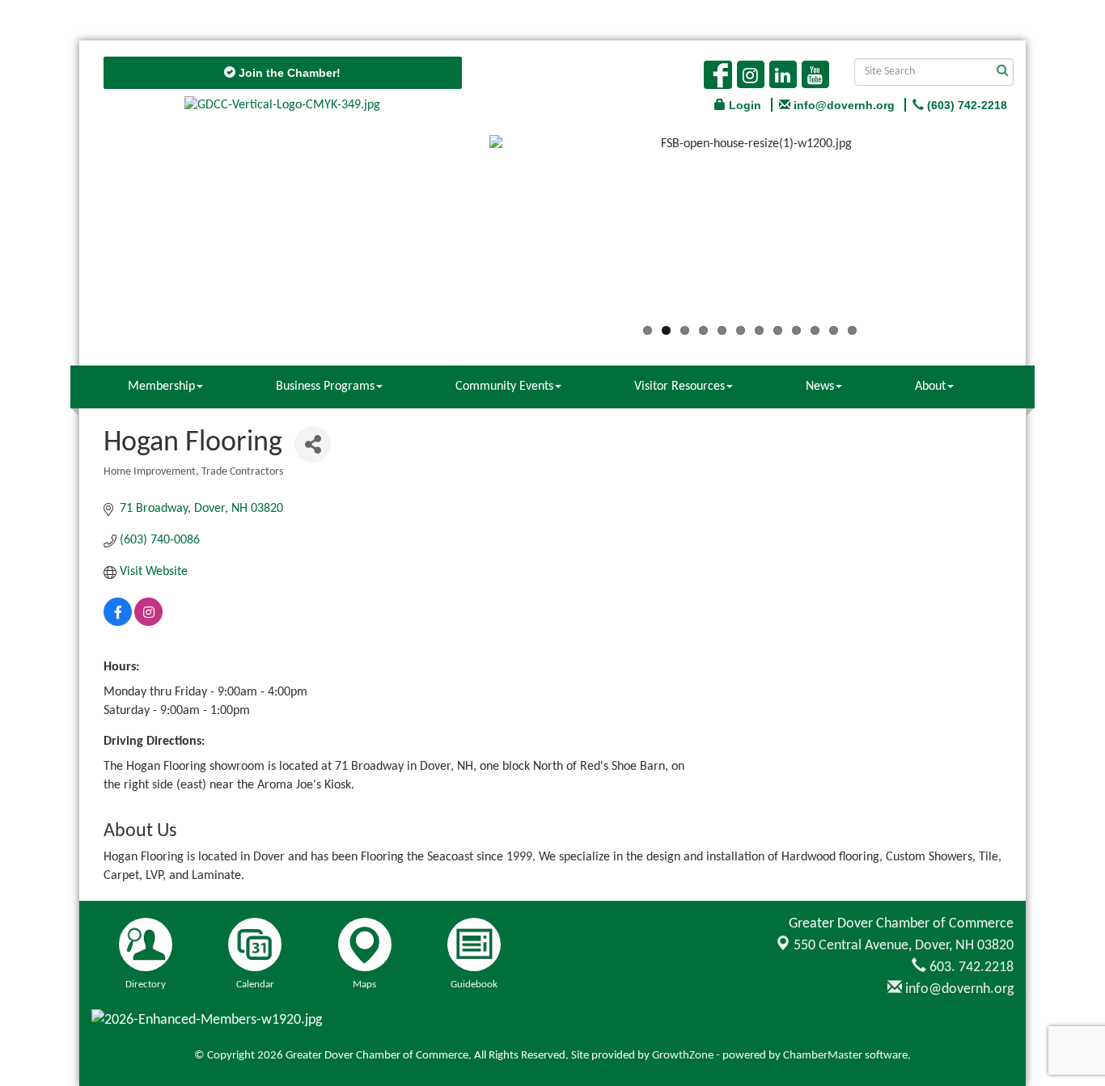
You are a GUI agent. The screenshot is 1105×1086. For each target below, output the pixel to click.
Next (1034, 232)
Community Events (504, 386)
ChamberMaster (822, 1056)
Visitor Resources (679, 386)
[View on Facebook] (118, 622)
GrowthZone (682, 1056)
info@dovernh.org (958, 989)
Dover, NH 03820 (904, 945)
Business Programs (325, 386)
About (930, 386)
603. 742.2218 (970, 967)
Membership (161, 386)
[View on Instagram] (148, 622)
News (820, 386)
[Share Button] (312, 444)
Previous (465, 232)
